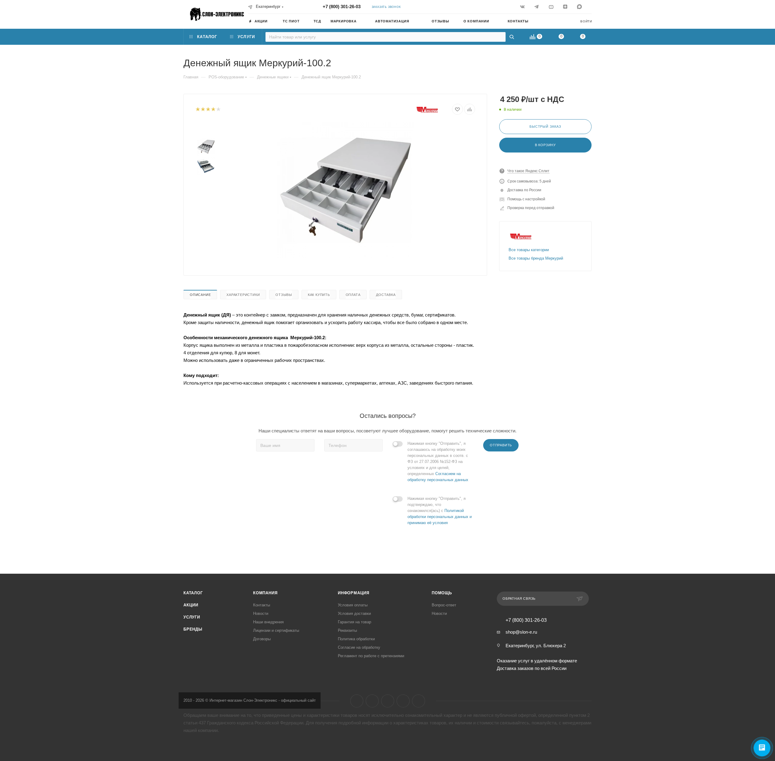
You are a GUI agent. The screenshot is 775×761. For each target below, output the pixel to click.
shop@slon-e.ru (521, 632)
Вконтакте (356, 700)
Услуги (191, 617)
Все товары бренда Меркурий (536, 258)
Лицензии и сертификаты (276, 630)
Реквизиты (347, 630)
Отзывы (283, 295)
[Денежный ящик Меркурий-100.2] (345, 190)
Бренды (193, 629)
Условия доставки (354, 613)
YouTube (387, 700)
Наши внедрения (268, 622)
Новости (260, 613)
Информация (353, 593)
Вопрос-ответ (444, 605)
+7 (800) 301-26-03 (342, 6)
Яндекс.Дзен (403, 700)
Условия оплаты (353, 605)
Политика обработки (356, 639)
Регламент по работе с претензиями (371, 656)
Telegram (372, 700)
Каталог (193, 593)
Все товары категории (529, 250)
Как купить (319, 295)
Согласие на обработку (359, 647)
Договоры (262, 639)
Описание (200, 295)
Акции (190, 605)
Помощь (442, 593)
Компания (265, 593)
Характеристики (243, 295)
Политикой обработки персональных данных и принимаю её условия (439, 516)
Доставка (385, 295)
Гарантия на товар (354, 622)
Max (418, 700)
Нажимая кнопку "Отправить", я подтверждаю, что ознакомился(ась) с (439, 510)
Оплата (353, 295)
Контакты (261, 605)
